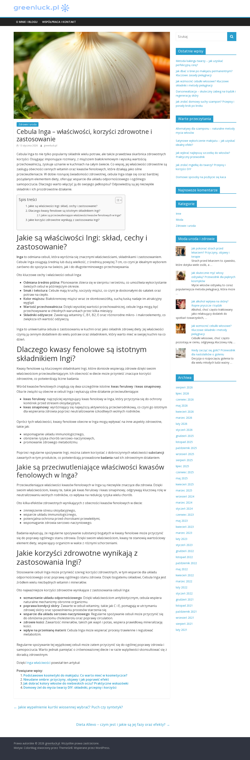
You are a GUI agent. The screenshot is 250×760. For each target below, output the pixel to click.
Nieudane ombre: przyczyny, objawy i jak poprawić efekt (66, 679)
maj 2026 (182, 405)
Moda (179, 219)
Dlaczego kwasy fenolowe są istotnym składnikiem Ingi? (64, 210)
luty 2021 (181, 630)
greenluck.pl (50, 145)
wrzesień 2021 (185, 617)
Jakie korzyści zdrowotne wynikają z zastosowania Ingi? (64, 220)
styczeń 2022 (184, 593)
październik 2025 (186, 448)
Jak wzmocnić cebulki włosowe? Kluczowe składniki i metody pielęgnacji (211, 330)
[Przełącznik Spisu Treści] (116, 200)
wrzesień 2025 (185, 454)
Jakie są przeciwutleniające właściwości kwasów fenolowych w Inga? (81, 215)
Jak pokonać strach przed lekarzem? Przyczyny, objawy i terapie (210, 252)
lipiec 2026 (182, 393)
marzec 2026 (184, 417)
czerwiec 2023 (185, 514)
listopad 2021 (184, 605)
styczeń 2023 (184, 545)
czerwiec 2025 (185, 472)
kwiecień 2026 (185, 411)
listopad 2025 (184, 442)
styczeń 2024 (184, 508)
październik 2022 (186, 563)
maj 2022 (182, 569)
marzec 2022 (184, 581)
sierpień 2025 (184, 460)
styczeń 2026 (184, 430)
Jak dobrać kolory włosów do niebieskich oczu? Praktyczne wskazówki (75, 683)
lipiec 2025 (182, 466)
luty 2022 (181, 587)
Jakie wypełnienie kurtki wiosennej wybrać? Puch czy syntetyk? (68, 707)
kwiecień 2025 (185, 484)
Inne (178, 213)
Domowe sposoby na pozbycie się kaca (201, 177)
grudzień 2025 (185, 436)
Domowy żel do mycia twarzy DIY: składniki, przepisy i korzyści (69, 687)
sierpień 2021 (184, 624)
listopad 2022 (184, 557)
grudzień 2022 (185, 551)
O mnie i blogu (27, 22)
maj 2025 (182, 478)
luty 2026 (181, 424)
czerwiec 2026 (185, 399)
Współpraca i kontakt (59, 22)
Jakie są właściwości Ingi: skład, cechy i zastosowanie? (62, 206)
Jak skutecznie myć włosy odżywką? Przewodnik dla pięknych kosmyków (213, 277)
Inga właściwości (38, 663)
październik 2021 (186, 611)
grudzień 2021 (185, 599)
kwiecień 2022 (185, 575)
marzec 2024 (184, 502)
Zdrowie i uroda (28, 124)
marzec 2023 (184, 533)
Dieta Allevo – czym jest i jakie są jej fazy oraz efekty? (123, 724)
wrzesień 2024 (185, 496)
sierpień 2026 (184, 387)
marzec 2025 (184, 490)
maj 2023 (182, 520)
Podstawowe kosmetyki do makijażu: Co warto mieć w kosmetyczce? (75, 675)
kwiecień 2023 (185, 527)
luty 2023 (181, 539)
